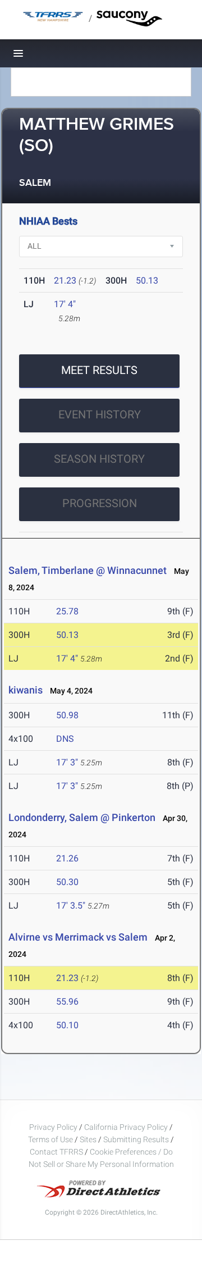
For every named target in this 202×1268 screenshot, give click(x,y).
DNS (65, 738)
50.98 (67, 715)
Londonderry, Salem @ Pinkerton (81, 817)
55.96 (67, 1001)
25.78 (67, 611)
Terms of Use (50, 1139)
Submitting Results (136, 1139)
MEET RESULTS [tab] (99, 370)
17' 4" (65, 304)
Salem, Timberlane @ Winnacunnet (87, 570)
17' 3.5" (70, 905)
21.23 (65, 280)
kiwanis (25, 690)
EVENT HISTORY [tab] (99, 414)
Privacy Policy (53, 1127)
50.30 (67, 882)
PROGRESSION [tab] (99, 503)
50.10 (67, 1025)
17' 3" (67, 762)
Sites (88, 1139)
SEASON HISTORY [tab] (99, 459)
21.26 (67, 858)
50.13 (147, 280)
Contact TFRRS (57, 1151)
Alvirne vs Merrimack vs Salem (78, 937)
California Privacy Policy (126, 1127)
